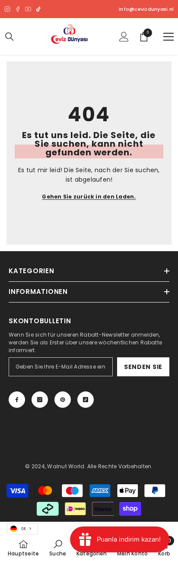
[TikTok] (38, 9)
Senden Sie (143, 366)
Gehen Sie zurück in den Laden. (89, 196)
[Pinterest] (62, 399)
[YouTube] (28, 9)
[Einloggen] (124, 36)
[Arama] (9, 37)
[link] (57, 547)
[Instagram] (7, 9)
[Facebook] (18, 9)
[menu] (168, 37)
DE (23, 528)
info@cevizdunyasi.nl (146, 9)
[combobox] (22, 528)
